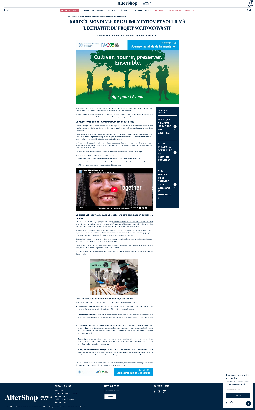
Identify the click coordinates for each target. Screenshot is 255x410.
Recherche (59, 390)
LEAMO (100, 10)
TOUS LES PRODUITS (143, 10)
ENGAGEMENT (190, 10)
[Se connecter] (250, 10)
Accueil (68, 16)
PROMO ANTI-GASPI (69, 10)
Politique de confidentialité (65, 399)
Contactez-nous (61, 402)
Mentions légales (61, 396)
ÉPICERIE (125, 10)
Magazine (74, 16)
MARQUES (159, 10)
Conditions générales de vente (66, 393)
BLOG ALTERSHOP (174, 10)
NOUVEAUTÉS (88, 10)
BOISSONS (111, 10)
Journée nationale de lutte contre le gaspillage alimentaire (107, 230)
